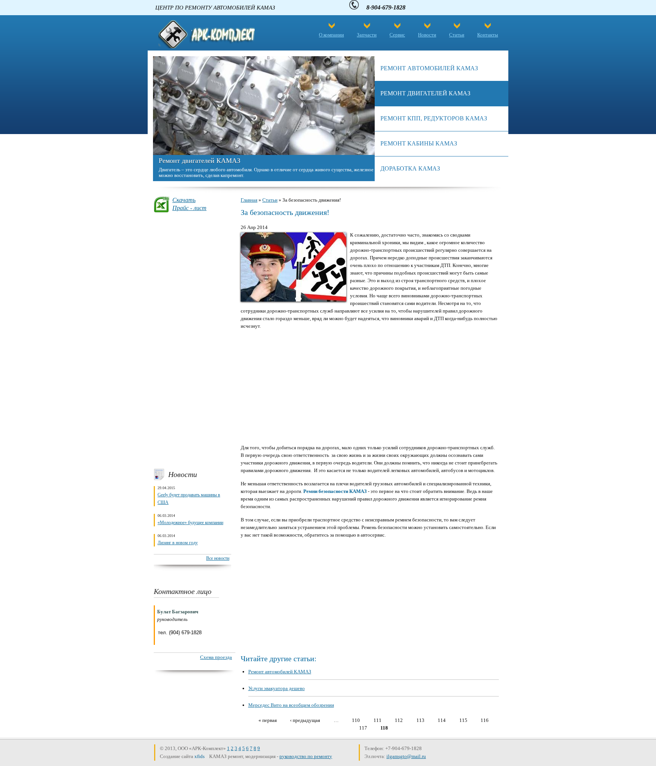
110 (356, 720)
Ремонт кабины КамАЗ (418, 143)
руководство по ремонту (305, 756)
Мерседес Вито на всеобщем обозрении (291, 705)
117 (363, 728)
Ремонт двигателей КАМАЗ (199, 160)
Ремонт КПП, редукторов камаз (433, 118)
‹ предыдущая (305, 720)
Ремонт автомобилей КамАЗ (429, 68)
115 (463, 720)
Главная (249, 200)
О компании (331, 35)
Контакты (487, 35)
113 (420, 720)
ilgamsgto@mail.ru (406, 756)
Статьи (456, 35)
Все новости (217, 558)
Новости (427, 35)
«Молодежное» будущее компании (190, 522)
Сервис (397, 35)
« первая (268, 720)
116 (485, 720)
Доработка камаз (410, 168)
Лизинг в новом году (178, 542)
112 (399, 720)
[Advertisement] (192, 340)
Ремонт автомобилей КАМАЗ (279, 671)
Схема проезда (216, 657)
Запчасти (367, 35)
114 (442, 720)
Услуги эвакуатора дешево (276, 688)
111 (378, 720)
